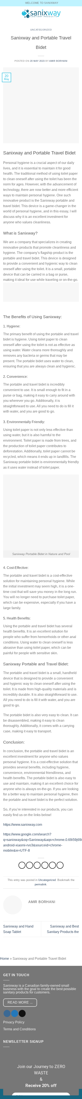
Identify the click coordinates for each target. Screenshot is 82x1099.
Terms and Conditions (19, 1029)
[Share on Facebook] (29, 865)
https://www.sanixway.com (22, 824)
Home (4, 958)
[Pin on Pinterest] (52, 865)
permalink (40, 884)
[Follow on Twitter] (14, 1013)
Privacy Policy (13, 1022)
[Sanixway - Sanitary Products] (41, 13)
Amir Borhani (58, 61)
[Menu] (5, 13)
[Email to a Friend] (44, 865)
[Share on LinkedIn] (60, 865)
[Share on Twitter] (37, 865)
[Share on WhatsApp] (22, 865)
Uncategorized (41, 29)
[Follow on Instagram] (7, 1013)
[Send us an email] (22, 1013)
